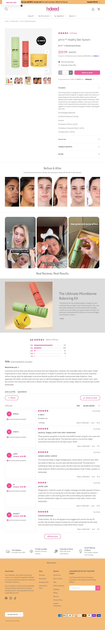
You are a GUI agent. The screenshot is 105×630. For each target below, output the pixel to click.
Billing (55, 593)
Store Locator (58, 579)
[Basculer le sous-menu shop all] (35, 16)
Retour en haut (51, 563)
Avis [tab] (10, 392)
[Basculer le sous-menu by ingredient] (65, 16)
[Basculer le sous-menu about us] (76, 16)
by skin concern (44, 16)
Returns (56, 596)
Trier (78, 406)
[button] (99, 9)
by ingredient (59, 16)
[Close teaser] (22, 6)
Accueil (7, 21)
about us (72, 16)
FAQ (54, 582)
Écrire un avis (91, 398)
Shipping (56, 589)
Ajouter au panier (87, 72)
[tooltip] (18, 367)
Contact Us (57, 575)
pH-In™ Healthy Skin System (28, 21)
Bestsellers (42, 579)
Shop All (42, 575)
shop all (30, 16)
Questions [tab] (22, 392)
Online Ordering (58, 586)
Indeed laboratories (14, 621)
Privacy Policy (58, 600)
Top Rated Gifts (14, 21)
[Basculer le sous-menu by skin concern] (51, 16)
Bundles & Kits (44, 582)
